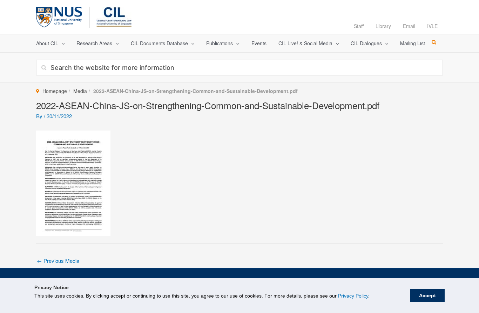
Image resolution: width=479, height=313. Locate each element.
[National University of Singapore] (59, 16)
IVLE (432, 25)
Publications (219, 43)
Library (383, 25)
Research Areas (94, 43)
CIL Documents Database (159, 43)
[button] (61, 43)
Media (80, 90)
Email (409, 25)
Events (259, 43)
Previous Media (58, 260)
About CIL (47, 43)
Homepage (54, 90)
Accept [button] (427, 295)
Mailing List (412, 43)
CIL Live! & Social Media (305, 43)
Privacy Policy (353, 296)
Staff (359, 25)
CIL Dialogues (366, 43)
